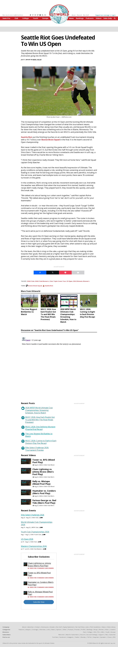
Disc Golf (86, 15)
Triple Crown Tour (59, 281)
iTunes (109, 637)
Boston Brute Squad (50, 139)
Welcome (61, 634)
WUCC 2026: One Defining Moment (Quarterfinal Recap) (40, 428)
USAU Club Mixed (49, 465)
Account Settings (92, 634)
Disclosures (44, 627)
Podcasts (90, 18)
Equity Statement (68, 627)
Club (16, 18)
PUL (98, 632)
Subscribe (112, 634)
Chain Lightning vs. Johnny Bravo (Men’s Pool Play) (43, 472)
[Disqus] (59, 365)
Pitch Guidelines (95, 627)
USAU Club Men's (49, 477)
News (71, 18)
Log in (113, 15)
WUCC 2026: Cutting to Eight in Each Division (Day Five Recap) (40, 442)
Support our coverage (102, 15)
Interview (42, 629)
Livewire (112, 629)
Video (107, 629)
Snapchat (96, 637)
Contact (37, 627)
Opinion (58, 629)
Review (101, 629)
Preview (77, 629)
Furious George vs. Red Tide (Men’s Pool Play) (44, 501)
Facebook (62, 637)
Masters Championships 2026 (34, 546)
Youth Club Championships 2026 (35, 532)
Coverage (35, 629)
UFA (94, 632)
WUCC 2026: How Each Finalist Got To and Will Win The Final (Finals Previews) (40, 420)
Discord (79, 15)
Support (101, 634)
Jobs (87, 627)
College (25, 18)
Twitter (77, 637)
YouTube (55, 637)
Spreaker (103, 637)
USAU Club (30, 281)
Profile (83, 629)
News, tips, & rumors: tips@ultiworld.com (13, 15)
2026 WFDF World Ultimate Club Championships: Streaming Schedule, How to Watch (39, 410)
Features (21, 629)
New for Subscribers (72, 634)
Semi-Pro (6, 18)
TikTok (89, 637)
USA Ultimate (77, 281)
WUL (102, 632)
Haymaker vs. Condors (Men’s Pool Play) (44, 492)
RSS (114, 637)
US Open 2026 (27, 539)
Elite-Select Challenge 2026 (32, 515)
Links (48, 629)
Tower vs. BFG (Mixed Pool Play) (43, 461)
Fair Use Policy (79, 627)
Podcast (70, 629)
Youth (35, 18)
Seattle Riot (26, 137)
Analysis (28, 629)
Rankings (80, 18)
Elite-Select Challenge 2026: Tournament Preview (37, 448)
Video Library (111, 627)
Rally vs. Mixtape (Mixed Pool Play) (41, 482)
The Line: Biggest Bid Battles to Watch (38, 434)
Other (64, 629)
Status (104, 627)
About (73, 15)
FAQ (106, 634)
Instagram (70, 637)
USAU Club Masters (36, 549)
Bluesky (83, 637)
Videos (98, 18)
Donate (52, 627)
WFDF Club (35, 527)
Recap (39, 59)
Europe (45, 18)
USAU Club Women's (42, 281)
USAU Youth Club (35, 534)
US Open (69, 281)
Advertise (30, 627)
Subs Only (107, 18)
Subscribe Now (38, 602)
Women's (86, 281)
